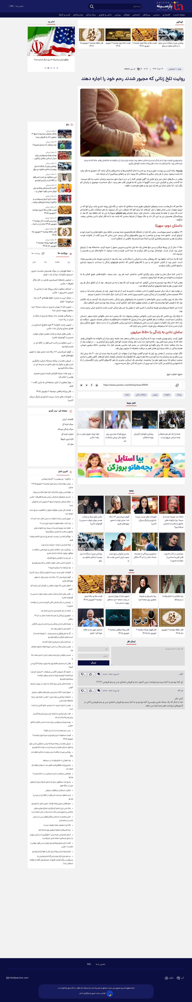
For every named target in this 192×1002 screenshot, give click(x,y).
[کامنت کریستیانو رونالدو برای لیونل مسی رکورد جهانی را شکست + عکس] (65, 188)
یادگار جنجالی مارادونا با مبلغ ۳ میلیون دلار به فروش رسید (44, 135)
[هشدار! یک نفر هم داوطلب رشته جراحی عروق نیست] (172, 420)
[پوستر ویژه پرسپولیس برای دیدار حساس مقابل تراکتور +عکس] (65, 155)
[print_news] (97, 385)
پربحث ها (36, 253)
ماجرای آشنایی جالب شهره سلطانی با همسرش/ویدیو (51, 563)
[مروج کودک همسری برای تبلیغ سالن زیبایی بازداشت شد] (118, 420)
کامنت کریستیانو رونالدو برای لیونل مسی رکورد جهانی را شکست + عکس (44, 190)
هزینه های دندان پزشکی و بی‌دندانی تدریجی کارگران (51, 624)
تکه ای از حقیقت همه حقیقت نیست (57, 825)
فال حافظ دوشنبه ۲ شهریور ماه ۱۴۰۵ (91, 44)
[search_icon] (92, 6)
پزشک (179, 394)
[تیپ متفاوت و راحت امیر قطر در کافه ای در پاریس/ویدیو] (65, 177)
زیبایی (155, 394)
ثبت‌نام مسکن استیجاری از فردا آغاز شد (56, 642)
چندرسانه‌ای (78, 15)
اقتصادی (167, 15)
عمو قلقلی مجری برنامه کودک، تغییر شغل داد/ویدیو (51, 803)
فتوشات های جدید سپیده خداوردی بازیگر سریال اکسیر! (145, 520)
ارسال (93, 663)
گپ (182, 978)
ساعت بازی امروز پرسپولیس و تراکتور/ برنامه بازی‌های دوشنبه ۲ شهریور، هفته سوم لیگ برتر (44, 201)
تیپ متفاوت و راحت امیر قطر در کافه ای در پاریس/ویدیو (44, 179)
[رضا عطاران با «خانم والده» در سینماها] (172, 584)
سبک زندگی (91, 15)
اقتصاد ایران (67, 419)
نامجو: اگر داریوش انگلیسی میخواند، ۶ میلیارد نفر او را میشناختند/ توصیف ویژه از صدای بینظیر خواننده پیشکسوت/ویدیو (52, 676)
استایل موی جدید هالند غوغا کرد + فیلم (92, 631)
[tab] (57, 68)
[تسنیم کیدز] (131, 466)
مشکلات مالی (141, 394)
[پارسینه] (168, 6)
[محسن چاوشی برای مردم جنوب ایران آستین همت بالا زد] (118, 542)
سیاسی (156, 15)
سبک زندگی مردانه (65, 429)
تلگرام (171, 978)
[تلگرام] (86, 385)
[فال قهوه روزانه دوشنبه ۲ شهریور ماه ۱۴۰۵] (145, 618)
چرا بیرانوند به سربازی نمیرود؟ (44, 145)
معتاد (127, 394)
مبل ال (70, 444)
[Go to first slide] (71, 42)
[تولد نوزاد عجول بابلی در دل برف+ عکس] (91, 420)
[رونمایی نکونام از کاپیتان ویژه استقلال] (145, 420)
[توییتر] (81, 385)
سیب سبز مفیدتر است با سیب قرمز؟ (57, 730)
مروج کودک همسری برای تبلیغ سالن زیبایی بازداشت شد (115, 438)
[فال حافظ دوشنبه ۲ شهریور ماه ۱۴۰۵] (91, 34)
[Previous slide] (31, 42)
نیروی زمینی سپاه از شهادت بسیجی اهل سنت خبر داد (51, 518)
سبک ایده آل (67, 424)
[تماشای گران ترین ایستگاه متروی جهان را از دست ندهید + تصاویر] (51, 41)
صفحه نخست (179, 15)
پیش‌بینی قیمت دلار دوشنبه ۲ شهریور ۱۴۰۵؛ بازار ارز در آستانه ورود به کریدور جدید (43, 222)
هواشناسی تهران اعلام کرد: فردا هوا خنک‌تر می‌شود (52, 492)
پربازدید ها (62, 253)
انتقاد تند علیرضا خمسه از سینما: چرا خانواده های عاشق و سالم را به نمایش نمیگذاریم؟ (173, 522)
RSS (11, 6)
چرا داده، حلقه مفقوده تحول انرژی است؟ (55, 523)
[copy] (177, 385)
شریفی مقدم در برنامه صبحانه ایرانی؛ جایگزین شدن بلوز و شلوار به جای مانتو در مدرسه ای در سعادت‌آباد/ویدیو (52, 364)
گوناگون (179, 22)
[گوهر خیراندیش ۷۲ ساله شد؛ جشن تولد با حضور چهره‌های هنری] (118, 505)
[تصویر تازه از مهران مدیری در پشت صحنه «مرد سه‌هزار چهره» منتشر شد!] (118, 584)
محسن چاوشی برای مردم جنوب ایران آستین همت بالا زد (118, 557)
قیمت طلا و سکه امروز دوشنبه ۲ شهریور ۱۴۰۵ (144, 44)
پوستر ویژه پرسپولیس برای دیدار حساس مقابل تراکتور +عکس (45, 157)
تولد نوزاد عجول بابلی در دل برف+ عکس (88, 436)
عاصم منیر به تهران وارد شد (61, 628)
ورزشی (118, 15)
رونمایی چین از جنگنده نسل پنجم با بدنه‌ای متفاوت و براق (171, 44)
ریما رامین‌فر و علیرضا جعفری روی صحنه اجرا (147, 598)
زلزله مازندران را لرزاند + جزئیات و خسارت (56, 545)
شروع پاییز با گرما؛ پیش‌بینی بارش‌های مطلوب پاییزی (51, 692)
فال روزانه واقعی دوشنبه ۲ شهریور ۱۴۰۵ (118, 631)
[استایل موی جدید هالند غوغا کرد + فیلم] (91, 618)
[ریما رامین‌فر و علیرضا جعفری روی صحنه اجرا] (145, 584)
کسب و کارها (65, 15)
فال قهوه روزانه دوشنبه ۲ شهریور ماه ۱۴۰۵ (146, 631)
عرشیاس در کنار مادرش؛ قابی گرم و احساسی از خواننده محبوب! (173, 557)
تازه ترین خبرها (67, 439)
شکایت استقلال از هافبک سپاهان (58, 790)
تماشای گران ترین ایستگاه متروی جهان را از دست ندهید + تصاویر (50, 61)
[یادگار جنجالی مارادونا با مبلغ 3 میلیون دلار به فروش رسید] (65, 134)
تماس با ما (19, 6)
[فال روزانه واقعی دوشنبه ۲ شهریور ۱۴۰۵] (118, 618)
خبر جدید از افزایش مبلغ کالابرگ (59, 558)
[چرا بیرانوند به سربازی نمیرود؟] (65, 145)
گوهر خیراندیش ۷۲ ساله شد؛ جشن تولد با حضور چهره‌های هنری (119, 520)
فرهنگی (126, 15)
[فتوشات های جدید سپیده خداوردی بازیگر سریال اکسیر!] (145, 505)
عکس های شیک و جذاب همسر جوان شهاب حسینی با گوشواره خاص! (91, 520)
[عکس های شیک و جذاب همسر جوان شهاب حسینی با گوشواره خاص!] (91, 505)
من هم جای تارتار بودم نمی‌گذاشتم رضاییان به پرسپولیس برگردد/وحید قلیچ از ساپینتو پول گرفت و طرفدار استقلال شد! (51, 860)
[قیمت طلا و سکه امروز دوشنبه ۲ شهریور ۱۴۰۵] (144, 34)
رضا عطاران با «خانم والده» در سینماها (172, 598)
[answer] (99, 674)
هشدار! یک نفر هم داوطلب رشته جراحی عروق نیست (169, 436)
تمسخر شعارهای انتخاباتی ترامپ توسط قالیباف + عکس (50, 497)
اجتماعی (136, 15)
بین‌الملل (147, 15)
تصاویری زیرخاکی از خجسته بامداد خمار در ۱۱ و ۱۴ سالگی (145, 555)
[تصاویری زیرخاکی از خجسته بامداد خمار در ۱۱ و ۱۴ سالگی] (145, 542)
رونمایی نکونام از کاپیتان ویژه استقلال (143, 436)
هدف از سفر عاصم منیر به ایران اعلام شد (56, 610)
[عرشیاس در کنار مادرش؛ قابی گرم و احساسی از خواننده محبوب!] (172, 542)
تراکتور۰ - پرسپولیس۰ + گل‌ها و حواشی (56, 479)
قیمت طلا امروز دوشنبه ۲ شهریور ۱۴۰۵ (118, 44)
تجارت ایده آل (67, 434)
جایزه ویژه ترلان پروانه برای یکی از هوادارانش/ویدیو (51, 851)
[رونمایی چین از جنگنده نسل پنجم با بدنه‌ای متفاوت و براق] (171, 34)
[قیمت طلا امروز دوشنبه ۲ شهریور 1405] (118, 34)
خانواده (167, 394)
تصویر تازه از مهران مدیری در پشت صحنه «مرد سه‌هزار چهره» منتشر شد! (118, 600)
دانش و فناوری (105, 15)
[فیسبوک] (91, 385)
